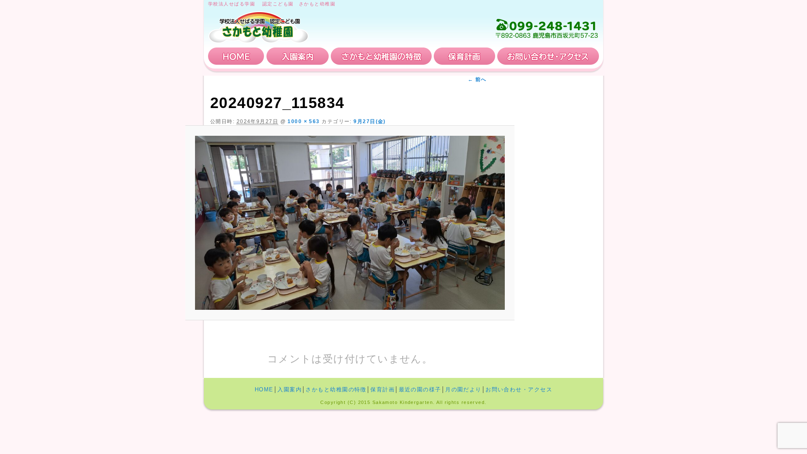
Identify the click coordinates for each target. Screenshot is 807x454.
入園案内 (297, 56)
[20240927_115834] (350, 223)
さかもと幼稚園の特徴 (381, 56)
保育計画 (464, 56)
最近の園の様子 (420, 389)
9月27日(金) (369, 121)
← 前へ (477, 79)
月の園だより (463, 389)
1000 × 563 (303, 121)
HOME (236, 56)
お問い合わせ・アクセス (548, 56)
